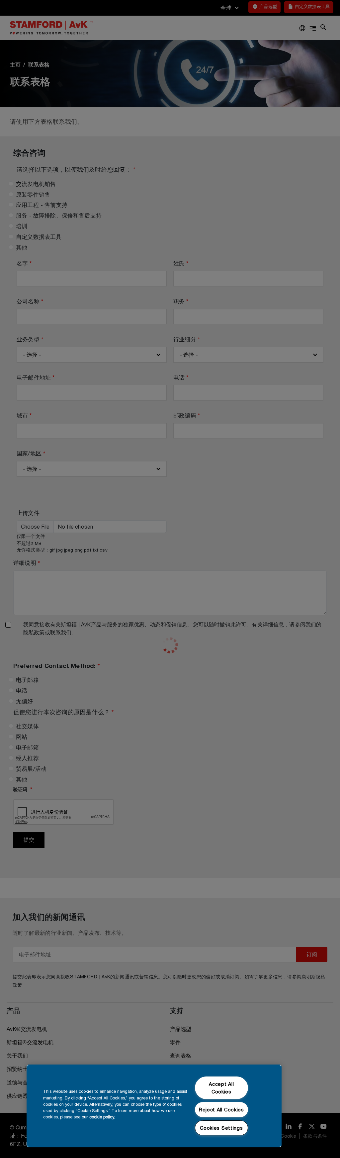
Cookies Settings (221, 1128)
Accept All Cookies (221, 1087)
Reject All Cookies (221, 1109)
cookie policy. (102, 1116)
